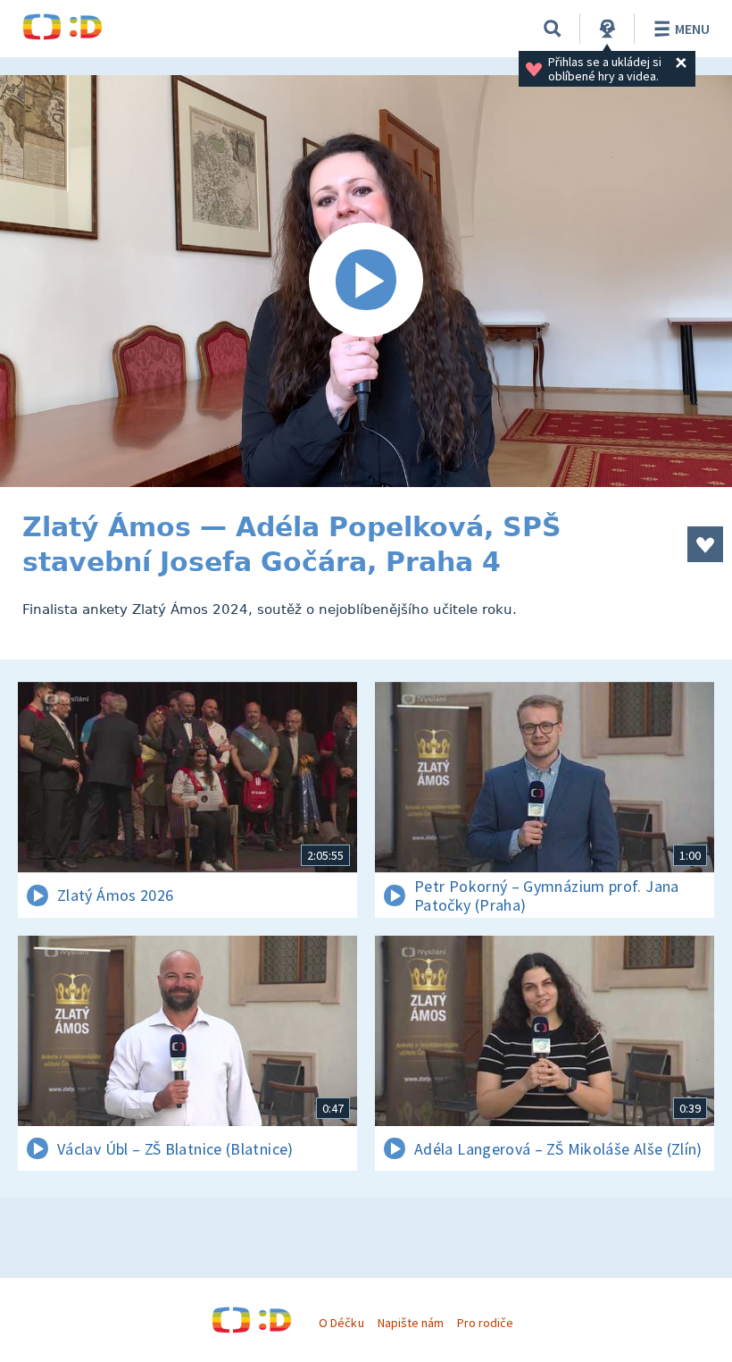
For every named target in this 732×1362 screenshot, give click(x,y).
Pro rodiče (485, 1323)
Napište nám (411, 1323)
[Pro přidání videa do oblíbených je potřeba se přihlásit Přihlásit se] (705, 544)
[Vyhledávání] (552, 28)
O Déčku (341, 1323)
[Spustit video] (366, 281)
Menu (692, 29)
